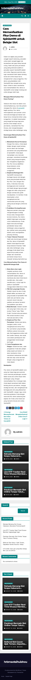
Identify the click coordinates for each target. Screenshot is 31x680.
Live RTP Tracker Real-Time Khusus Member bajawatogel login (15, 474)
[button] (22, 16)
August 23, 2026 (11, 609)
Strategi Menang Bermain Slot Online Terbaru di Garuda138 (9, 416)
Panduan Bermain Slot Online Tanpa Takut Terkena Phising (15, 492)
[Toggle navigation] (28, 16)
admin (13, 47)
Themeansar (20, 672)
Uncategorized (7, 25)
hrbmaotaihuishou (12, 8)
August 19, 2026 (11, 628)
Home (2, 676)
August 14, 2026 (11, 646)
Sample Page (9, 676)
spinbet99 (21, 108)
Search (5, 505)
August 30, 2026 (11, 591)
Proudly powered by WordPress (13, 670)
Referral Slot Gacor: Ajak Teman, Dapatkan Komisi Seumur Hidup (15, 644)
